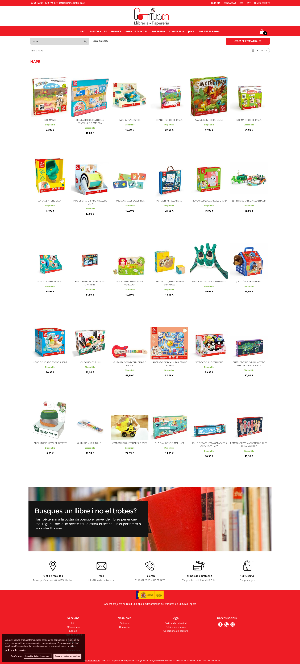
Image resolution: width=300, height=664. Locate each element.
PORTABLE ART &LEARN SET (169, 200)
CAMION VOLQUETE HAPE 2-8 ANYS (129, 443)
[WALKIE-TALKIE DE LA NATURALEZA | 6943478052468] (209, 256)
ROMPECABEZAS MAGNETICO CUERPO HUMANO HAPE (249, 445)
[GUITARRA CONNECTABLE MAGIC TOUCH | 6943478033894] (129, 336)
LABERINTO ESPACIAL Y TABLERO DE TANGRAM (169, 364)
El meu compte (262, 3)
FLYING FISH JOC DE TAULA (169, 119)
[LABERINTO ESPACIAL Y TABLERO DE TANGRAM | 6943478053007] (169, 336)
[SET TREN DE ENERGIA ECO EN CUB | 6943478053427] (249, 175)
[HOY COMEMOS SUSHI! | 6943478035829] (90, 336)
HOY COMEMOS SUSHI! (90, 362)
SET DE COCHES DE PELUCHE (209, 362)
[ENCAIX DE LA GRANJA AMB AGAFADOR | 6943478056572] (129, 256)
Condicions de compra (175, 630)
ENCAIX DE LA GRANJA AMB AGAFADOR (129, 283)
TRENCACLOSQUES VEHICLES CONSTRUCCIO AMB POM (90, 121)
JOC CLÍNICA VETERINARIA (248, 281)
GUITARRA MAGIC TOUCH (89, 443)
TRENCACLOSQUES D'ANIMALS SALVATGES (169, 283)
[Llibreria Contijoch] (151, 16)
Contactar (229, 3)
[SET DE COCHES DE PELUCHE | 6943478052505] (209, 336)
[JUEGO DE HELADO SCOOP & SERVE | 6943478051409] (50, 336)
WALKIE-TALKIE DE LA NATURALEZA (209, 281)
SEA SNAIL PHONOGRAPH (50, 200)
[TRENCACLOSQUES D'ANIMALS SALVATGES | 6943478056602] (169, 256)
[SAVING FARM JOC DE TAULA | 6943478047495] (209, 94)
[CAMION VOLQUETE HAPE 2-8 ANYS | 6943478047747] (129, 417)
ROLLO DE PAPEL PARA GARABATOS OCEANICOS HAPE (209, 445)
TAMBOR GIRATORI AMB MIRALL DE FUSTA (90, 202)
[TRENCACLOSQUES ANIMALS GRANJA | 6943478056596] (209, 175)
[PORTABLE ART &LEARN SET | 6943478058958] (169, 175)
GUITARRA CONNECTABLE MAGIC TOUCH (129, 364)
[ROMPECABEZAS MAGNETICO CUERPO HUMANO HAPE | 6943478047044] (249, 417)
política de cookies (15, 650)
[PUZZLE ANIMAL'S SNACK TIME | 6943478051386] (129, 175)
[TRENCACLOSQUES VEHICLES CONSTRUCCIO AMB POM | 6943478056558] (90, 94)
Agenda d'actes (136, 31)
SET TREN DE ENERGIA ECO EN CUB (249, 200)
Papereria (158, 31)
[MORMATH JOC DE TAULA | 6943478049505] (249, 94)
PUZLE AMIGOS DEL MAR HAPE (169, 443)
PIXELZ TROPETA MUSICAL (50, 281)
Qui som (215, 3)
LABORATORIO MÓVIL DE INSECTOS (50, 443)
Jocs (191, 31)
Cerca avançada (101, 40)
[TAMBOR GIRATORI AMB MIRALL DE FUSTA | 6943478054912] (90, 175)
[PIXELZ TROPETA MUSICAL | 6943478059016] (50, 256)
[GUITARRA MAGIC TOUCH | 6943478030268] (90, 417)
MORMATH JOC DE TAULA (248, 119)
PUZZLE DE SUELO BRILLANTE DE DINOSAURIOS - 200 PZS (249, 364)
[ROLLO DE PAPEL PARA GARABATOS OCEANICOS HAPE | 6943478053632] (209, 417)
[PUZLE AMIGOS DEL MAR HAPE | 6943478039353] (169, 417)
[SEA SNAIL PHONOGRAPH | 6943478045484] (50, 175)
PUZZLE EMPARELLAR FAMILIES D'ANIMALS (90, 283)
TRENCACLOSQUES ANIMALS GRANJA (209, 200)
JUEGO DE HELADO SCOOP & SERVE (50, 362)
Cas (241, 3)
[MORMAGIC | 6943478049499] (50, 94)
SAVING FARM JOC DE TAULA (209, 119)
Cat (249, 3)
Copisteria (176, 31)
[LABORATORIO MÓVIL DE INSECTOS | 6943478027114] (50, 417)
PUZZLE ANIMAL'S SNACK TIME (129, 200)
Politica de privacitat (176, 623)
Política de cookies (175, 627)
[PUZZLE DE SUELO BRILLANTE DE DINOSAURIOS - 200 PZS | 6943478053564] (249, 336)
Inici (83, 31)
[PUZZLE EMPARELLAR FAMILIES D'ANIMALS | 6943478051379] (90, 256)
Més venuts (98, 31)
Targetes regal (209, 31)
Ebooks (116, 31)
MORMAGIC (50, 119)
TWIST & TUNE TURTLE (129, 119)
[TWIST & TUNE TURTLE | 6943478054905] (129, 94)
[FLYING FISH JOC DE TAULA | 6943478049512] (169, 94)
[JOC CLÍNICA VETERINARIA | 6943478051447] (249, 256)
